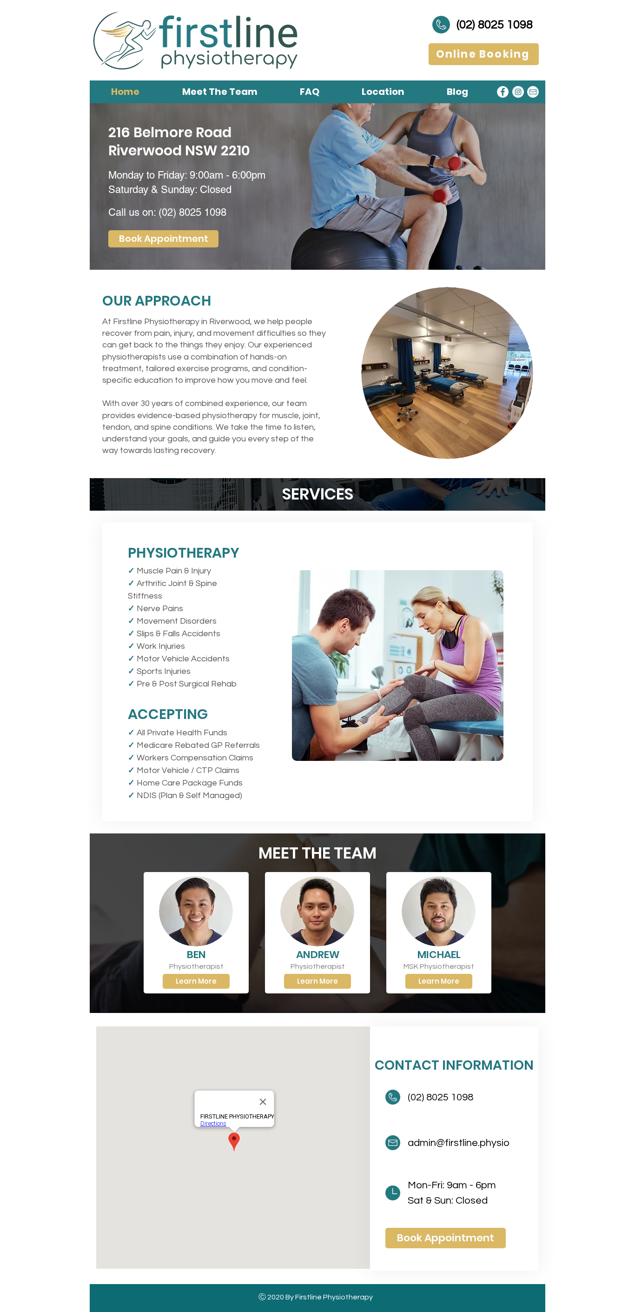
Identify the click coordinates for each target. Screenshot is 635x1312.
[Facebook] (503, 92)
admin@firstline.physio (458, 1143)
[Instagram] (518, 92)
